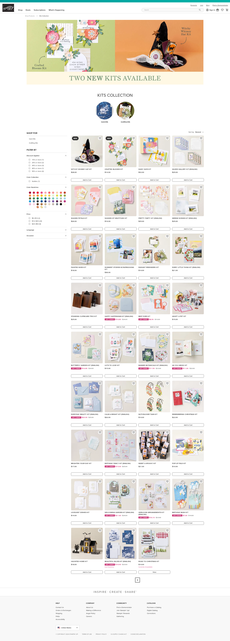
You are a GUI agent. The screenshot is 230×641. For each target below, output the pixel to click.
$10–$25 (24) (37, 221)
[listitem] (47, 139)
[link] (222, 10)
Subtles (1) (36, 181)
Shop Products (30, 16)
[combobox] (172, 10)
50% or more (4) (38, 171)
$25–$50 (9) (36, 224)
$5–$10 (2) (36, 218)
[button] (217, 10)
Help (58, 603)
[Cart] (227, 10)
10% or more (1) (38, 160)
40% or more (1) (38, 168)
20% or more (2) (38, 163)
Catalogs (151, 603)
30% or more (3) (38, 165)
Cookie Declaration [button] (138, 634)
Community (121, 603)
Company (90, 603)
